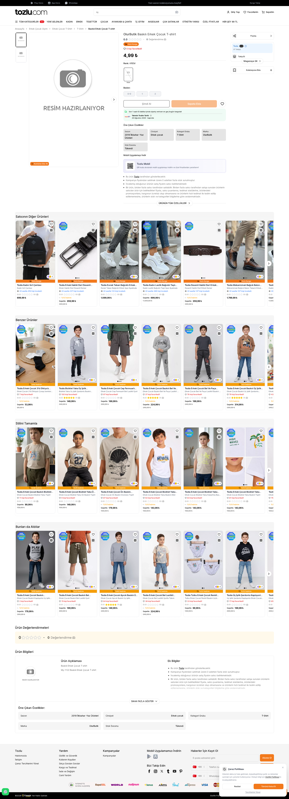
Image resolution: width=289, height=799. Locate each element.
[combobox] (199, 766)
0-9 (129, 93)
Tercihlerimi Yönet (252, 792)
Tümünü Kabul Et (268, 786)
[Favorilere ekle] (51, 224)
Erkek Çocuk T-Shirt (62, 28)
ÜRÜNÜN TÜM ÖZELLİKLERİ (172, 203)
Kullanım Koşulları (67, 759)
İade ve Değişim (67, 771)
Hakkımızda (21, 755)
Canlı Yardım (65, 775)
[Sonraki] (114, 99)
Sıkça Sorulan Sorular (69, 763)
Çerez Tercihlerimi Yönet (27, 763)
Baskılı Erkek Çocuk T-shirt (101, 28)
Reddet (237, 786)
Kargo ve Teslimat (68, 767)
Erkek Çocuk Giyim (38, 28)
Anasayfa (19, 28)
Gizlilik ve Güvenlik (68, 755)
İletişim (18, 759)
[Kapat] (283, 767)
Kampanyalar (109, 755)
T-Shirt (80, 28)
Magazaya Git (250, 61)
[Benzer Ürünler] (51, 230)
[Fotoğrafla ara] (176, 12)
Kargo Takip (255, 3)
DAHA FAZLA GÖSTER (142, 701)
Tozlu (136, 176)
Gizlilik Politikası (217, 795)
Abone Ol (267, 757)
